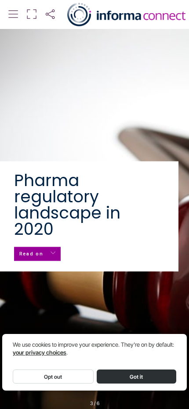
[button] (13, 14)
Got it (136, 376)
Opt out (53, 376)
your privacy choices (39, 352)
